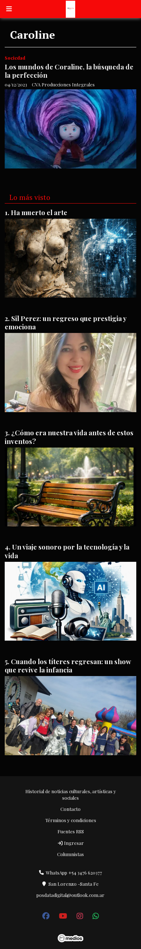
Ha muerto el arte (39, 212)
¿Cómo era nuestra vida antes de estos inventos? (69, 436)
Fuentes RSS (70, 831)
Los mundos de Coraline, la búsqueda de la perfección (69, 71)
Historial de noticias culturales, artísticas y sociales (70, 794)
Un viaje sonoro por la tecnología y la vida (67, 551)
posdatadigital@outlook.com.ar (70, 895)
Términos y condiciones (70, 820)
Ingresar (73, 843)
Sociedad (15, 58)
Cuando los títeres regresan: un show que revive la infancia (68, 665)
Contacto (70, 809)
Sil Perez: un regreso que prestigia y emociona (65, 322)
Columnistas (70, 854)
